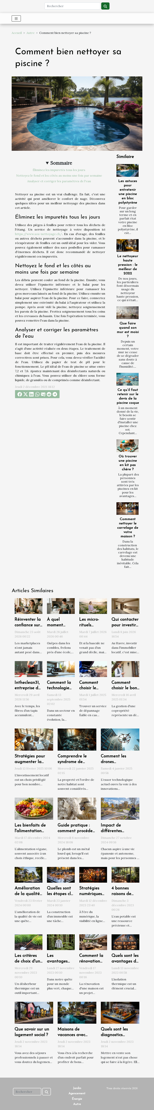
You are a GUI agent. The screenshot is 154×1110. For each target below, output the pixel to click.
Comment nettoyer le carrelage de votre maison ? (127, 527)
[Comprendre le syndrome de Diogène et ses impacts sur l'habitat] (77, 739)
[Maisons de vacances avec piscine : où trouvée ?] (77, 1012)
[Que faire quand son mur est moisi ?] (127, 312)
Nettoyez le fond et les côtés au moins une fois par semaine (59, 175)
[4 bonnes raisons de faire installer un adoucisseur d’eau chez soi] (125, 874)
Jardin (77, 1088)
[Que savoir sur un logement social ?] (34, 1012)
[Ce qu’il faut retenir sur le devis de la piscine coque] (127, 379)
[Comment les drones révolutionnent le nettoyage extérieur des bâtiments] (120, 739)
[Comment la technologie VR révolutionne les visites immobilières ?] (61, 668)
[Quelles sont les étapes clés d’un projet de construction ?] (61, 874)
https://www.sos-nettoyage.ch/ (38, 234)
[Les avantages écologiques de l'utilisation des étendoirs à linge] (61, 942)
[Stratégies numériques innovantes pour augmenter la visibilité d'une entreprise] (93, 874)
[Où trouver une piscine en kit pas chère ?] (127, 445)
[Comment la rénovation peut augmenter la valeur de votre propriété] (93, 942)
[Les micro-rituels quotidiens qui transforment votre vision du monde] (93, 606)
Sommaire (61, 163)
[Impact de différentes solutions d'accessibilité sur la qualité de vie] (120, 808)
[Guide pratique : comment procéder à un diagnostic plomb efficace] (77, 808)
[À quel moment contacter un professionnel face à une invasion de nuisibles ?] (61, 606)
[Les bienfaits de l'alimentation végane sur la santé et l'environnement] (34, 808)
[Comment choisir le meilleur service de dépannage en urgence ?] (93, 668)
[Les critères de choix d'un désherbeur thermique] (28, 942)
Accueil (17, 33)
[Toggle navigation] (16, 18)
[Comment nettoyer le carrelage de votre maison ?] (127, 508)
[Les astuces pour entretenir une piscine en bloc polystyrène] (127, 170)
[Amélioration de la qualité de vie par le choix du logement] (28, 874)
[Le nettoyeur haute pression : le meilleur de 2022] (127, 245)
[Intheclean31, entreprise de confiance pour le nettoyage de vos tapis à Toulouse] (28, 668)
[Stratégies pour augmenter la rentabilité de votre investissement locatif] (34, 739)
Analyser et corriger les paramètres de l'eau (59, 181)
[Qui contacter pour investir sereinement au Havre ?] (125, 606)
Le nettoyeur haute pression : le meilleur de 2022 (127, 265)
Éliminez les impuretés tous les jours (59, 170)
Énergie (77, 1098)
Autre (30, 33)
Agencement (77, 1093)
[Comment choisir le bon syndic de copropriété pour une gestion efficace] (125, 668)
